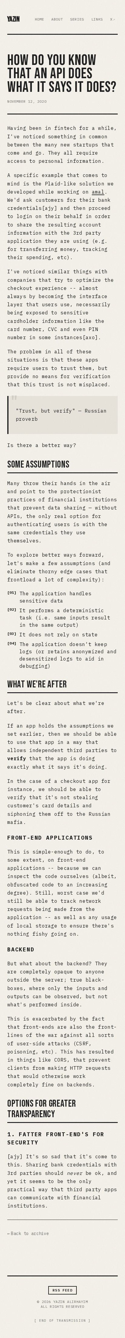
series (77, 19)
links (97, 19)
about (57, 19)
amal (98, 192)
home (39, 19)
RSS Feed (62, 1290)
